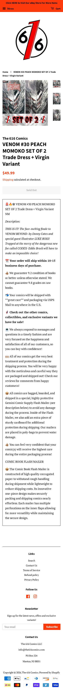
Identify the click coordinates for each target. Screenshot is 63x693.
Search (31, 560)
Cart (57, 8)
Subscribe (52, 627)
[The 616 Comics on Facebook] (28, 597)
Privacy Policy (31, 579)
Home (5, 72)
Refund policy (31, 575)
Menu (10, 8)
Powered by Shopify (49, 672)
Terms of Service (31, 570)
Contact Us (31, 565)
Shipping (8, 179)
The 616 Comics (30, 672)
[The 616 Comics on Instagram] (35, 597)
